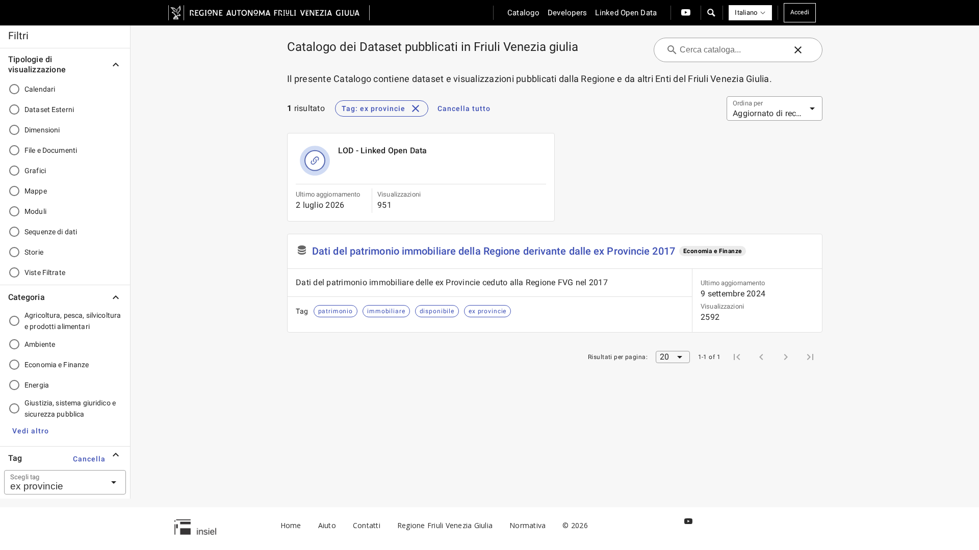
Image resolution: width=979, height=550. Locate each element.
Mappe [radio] (35, 191)
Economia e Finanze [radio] (56, 365)
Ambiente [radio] (39, 344)
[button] (711, 12)
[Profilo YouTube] (686, 13)
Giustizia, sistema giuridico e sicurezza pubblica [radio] (70, 408)
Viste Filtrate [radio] (44, 272)
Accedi (800, 12)
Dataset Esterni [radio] (49, 109)
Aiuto (327, 525)
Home (290, 525)
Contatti (366, 525)
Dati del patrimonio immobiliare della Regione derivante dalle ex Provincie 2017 (493, 251)
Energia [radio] (36, 385)
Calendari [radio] (39, 89)
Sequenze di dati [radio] (50, 232)
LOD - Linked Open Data (382, 150)
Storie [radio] (33, 252)
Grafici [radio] (35, 171)
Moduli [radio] (35, 211)
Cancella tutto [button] (464, 108)
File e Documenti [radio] (50, 150)
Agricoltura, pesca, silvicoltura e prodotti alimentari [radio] (72, 321)
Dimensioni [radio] (42, 130)
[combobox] (52, 482)
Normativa (527, 525)
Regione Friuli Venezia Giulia (445, 525)
